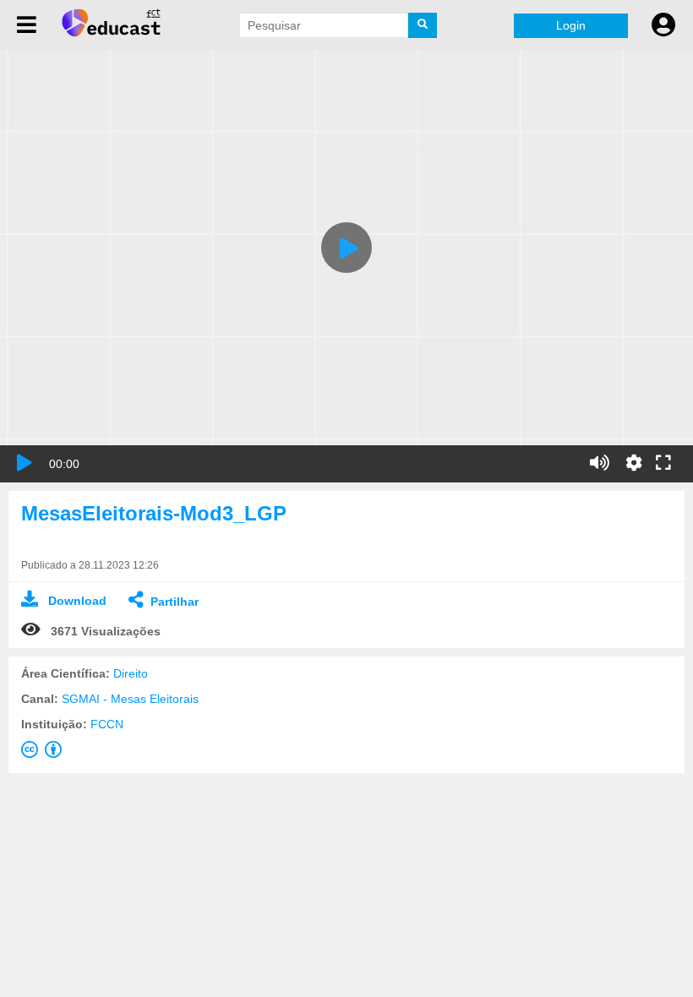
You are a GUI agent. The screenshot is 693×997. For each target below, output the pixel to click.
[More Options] (633, 463)
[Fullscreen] (663, 464)
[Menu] (26, 25)
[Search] (422, 25)
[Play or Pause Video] (24, 463)
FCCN (106, 724)
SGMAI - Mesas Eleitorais (130, 699)
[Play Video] (346, 247)
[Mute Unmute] (599, 463)
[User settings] (663, 25)
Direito (130, 673)
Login (571, 25)
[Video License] (44, 752)
